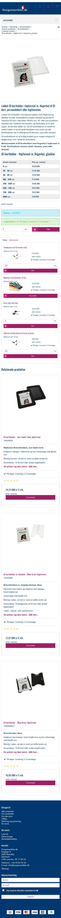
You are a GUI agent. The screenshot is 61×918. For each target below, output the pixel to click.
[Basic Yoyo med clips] (16, 312)
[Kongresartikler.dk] (15, 8)
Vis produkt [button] (33, 296)
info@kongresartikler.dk (18, 865)
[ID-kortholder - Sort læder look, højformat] (30, 405)
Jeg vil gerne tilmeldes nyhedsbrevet (27, 890)
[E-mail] (30, 885)
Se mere (5, 824)
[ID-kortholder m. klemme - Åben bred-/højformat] (30, 542)
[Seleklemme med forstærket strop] (16, 257)
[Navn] (30, 880)
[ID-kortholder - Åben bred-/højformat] (30, 690)
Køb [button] (48, 229)
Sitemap (5, 869)
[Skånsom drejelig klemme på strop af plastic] (16, 342)
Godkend (30, 897)
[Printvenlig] (58, 27)
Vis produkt (30, 497)
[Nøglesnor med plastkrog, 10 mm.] (16, 287)
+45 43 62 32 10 (18, 863)
